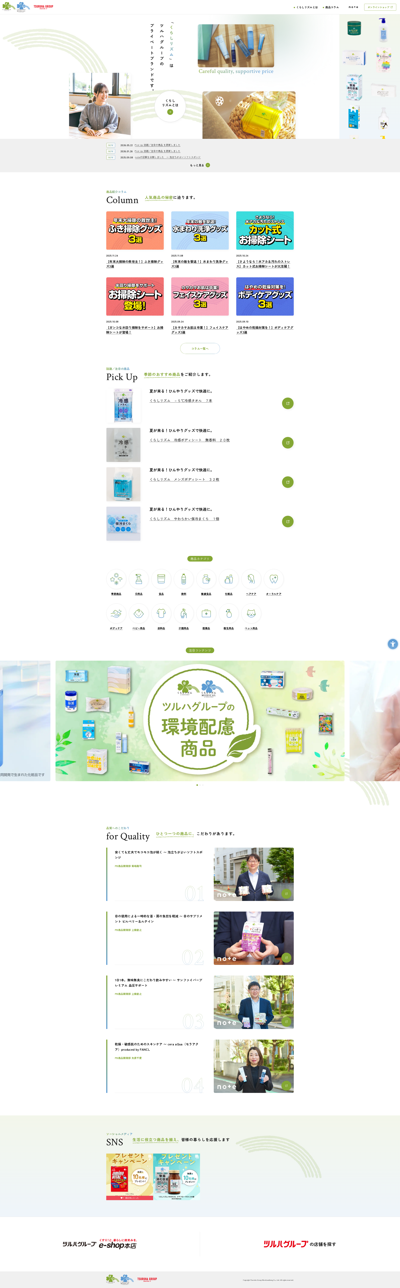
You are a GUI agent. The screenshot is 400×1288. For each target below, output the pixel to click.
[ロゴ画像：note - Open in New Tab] (353, 7)
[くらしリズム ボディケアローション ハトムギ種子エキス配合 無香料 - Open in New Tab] (383, 38)
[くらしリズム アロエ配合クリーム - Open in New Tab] (354, 20)
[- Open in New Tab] (100, 1244)
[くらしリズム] (16, 7)
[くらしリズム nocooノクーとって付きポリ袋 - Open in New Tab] (354, 109)
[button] (197, 785)
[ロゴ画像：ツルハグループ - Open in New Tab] (43, 7)
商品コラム (332, 7)
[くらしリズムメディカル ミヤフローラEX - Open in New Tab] (354, 79)
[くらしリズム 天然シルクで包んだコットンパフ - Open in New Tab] (354, 50)
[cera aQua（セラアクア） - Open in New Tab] (200, 721)
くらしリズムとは (307, 7)
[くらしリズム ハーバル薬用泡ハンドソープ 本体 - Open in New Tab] (383, 126)
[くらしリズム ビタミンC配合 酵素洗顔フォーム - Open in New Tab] (354, 138)
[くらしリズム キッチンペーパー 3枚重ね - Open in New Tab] (383, 97)
